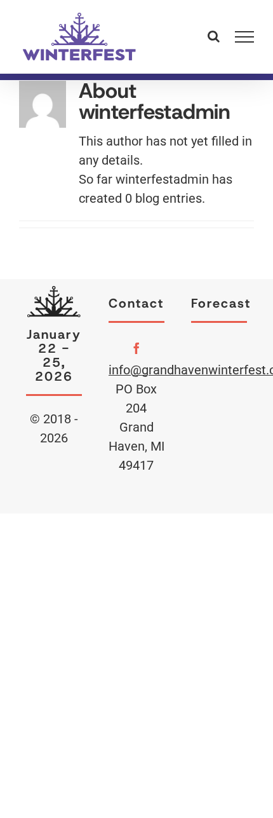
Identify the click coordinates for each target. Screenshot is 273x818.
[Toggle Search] (214, 36)
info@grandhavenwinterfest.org (136, 370)
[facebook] (136, 348)
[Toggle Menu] (244, 37)
